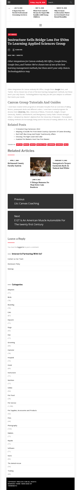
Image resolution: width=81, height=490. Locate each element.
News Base (25, 484)
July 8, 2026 (18, 8)
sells (66, 144)
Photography (12, 425)
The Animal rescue (14, 463)
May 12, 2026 (40, 8)
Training (11, 471)
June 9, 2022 (36, 180)
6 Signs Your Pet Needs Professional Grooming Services (19, 13)
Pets (9, 418)
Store (10, 456)
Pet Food (11, 395)
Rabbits (10, 433)
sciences (59, 144)
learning (51, 144)
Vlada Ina (18, 50)
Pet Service (12, 34)
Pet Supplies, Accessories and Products (22, 410)
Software (11, 448)
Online (10, 388)
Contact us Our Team (15, 259)
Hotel (10, 365)
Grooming (11, 342)
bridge (26, 144)
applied (19, 144)
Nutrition (11, 380)
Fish (9, 335)
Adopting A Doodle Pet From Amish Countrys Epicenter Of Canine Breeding (43, 131)
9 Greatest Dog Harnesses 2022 (28, 129)
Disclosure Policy (14, 264)
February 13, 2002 (61, 160)
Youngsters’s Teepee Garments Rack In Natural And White (62, 165)
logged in (20, 247)
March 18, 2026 (62, 8)
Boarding (11, 305)
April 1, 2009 (14, 160)
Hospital (11, 357)
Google (57, 89)
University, (22, 112)
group (32, 144)
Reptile (10, 441)
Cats (9, 312)
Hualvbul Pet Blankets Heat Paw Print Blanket (32, 139)
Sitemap (11, 269)
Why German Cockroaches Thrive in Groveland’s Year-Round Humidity (62, 14)
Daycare (11, 320)
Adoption (11, 290)
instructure (41, 144)
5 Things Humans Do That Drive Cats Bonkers (39, 184)
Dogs (10, 327)
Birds (9, 297)
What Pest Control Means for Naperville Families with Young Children (41, 14)
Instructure (12, 373)
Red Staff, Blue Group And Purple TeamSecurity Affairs (36, 134)
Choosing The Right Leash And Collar (29, 137)
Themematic (12, 486)
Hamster (11, 350)
